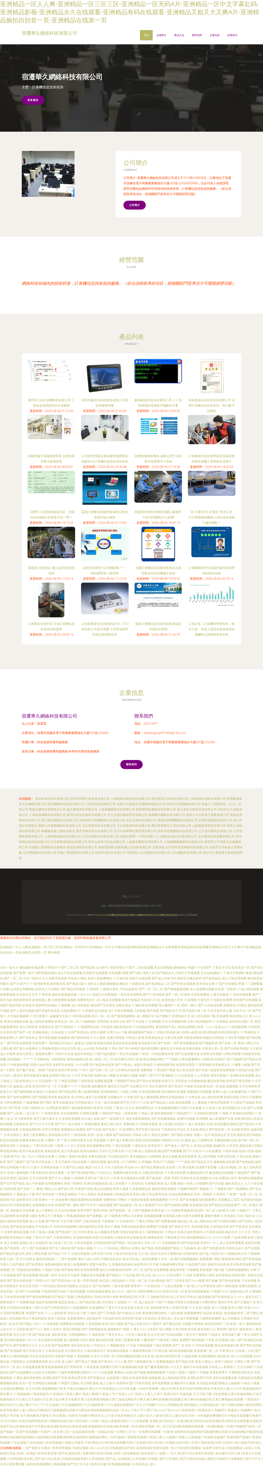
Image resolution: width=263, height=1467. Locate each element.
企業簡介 (162, 35)
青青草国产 (84, 1210)
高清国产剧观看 (206, 1167)
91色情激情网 (237, 1027)
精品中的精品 (83, 1054)
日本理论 (107, 1302)
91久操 (144, 1102)
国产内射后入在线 (129, 1313)
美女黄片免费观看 (186, 1318)
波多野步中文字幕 (146, 1264)
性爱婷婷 (155, 1156)
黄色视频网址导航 (98, 1146)
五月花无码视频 (65, 1210)
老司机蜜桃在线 (77, 1059)
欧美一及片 (237, 1324)
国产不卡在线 (135, 1021)
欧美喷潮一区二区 (206, 1351)
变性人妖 (149, 973)
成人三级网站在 (202, 1140)
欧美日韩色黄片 (229, 1032)
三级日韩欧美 (91, 1221)
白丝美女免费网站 (22, 989)
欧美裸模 (152, 1005)
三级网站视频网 (210, 1318)
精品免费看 (183, 1102)
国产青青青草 (73, 1367)
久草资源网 (97, 1459)
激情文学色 (225, 1302)
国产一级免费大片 (113, 1119)
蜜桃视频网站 (159, 1200)
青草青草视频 (61, 1448)
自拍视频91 (15, 1059)
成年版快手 (94, 1318)
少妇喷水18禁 (225, 1210)
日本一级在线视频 (107, 1102)
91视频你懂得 (90, 1124)
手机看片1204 (67, 1086)
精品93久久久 (94, 1167)
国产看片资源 (25, 1070)
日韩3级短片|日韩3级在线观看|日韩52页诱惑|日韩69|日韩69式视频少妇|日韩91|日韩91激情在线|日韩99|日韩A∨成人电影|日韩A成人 (173, 1442)
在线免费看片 (151, 1259)
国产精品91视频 (63, 1297)
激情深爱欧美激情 (164, 1189)
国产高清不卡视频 (180, 1086)
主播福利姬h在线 (225, 1140)
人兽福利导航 (178, 1307)
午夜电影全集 (245, 1070)
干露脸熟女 (17, 1361)
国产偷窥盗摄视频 (176, 989)
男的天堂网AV (160, 1135)
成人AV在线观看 (241, 1356)
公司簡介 (134, 205)
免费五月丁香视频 (50, 1216)
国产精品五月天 (202, 1162)
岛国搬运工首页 (229, 1200)
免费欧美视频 (181, 1210)
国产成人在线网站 (25, 1048)
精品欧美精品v (213, 1313)
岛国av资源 (246, 1151)
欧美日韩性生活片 (231, 1248)
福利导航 (113, 1162)
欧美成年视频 (138, 1378)
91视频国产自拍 (125, 1081)
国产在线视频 (189, 1200)
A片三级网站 (128, 1162)
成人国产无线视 (207, 1248)
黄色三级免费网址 (35, 1135)
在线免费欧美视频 (64, 1000)
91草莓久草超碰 (164, 1032)
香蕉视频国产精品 (167, 1248)
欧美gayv (221, 1027)
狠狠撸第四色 (9, 1383)
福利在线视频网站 (39, 1464)
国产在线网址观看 (176, 1205)
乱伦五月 (85, 1286)
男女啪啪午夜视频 (173, 1092)
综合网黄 (137, 1216)
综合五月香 (68, 1048)
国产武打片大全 (78, 1464)
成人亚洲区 (166, 1124)
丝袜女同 (6, 1205)
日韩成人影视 (135, 1038)
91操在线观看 (75, 1291)
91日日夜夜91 (39, 1016)
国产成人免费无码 (122, 1140)
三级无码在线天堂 (125, 1254)
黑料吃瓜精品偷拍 (171, 1097)
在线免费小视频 (66, 1200)
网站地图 (54, 952)
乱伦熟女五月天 (27, 994)
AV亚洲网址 (127, 1129)
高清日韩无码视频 (147, 1140)
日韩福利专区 (250, 1318)
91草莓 (209, 1340)
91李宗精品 (48, 1286)
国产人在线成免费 (210, 1005)
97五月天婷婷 (61, 1162)
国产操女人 (172, 1146)
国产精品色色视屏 (102, 1065)
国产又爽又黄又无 (46, 1119)
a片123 (156, 1243)
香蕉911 (244, 984)
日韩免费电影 (13, 1102)
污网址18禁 (242, 1361)
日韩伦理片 (174, 1275)
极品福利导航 (105, 1340)
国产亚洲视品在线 (250, 1340)
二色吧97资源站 (46, 1070)
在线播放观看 (153, 1216)
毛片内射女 (27, 1259)
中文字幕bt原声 (70, 1221)
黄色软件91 (156, 1146)
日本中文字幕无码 (111, 1151)
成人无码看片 (118, 1183)
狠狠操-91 (206, 1189)
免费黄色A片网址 (235, 1005)
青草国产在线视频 (245, 1000)
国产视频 (140, 1372)
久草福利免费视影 (12, 1388)
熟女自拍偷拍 (103, 1189)
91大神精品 (220, 1021)
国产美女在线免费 (19, 1280)
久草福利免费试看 (12, 1313)
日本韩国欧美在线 (21, 1459)
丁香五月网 (68, 1140)
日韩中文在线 (64, 1054)
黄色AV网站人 (204, 1361)
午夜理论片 (227, 1351)
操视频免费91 (44, 1054)
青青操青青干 (218, 1372)
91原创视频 (93, 1324)
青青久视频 (120, 1189)
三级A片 (38, 1307)
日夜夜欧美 (20, 1124)
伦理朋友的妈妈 (251, 1200)
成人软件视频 (207, 1156)
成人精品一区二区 (101, 1059)
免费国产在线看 (157, 1227)
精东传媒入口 (238, 1016)
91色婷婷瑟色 (50, 1113)
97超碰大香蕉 (109, 989)
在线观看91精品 (118, 1378)
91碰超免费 (189, 1356)
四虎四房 (128, 1318)
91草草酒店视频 (80, 1016)
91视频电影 (88, 1021)
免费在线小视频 (105, 1075)
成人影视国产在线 (221, 1119)
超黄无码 (251, 1297)
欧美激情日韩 (198, 1205)
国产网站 (46, 1102)
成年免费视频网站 (138, 1119)
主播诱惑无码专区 (241, 1372)
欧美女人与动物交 (47, 989)
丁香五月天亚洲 (116, 1307)
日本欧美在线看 (14, 1297)
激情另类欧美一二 (48, 1259)
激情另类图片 (219, 1075)
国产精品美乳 (68, 1092)
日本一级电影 (203, 1194)
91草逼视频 (91, 1367)
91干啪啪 (202, 1372)
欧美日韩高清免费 (239, 1264)
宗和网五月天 (170, 1140)
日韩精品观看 (89, 1113)
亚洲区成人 (165, 1318)
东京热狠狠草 (69, 1113)
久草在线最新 (83, 1243)
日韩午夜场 (85, 1232)
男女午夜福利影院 (34, 1318)
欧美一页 (25, 1383)
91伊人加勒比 (87, 1194)
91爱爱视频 (203, 1065)
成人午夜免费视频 (120, 1011)
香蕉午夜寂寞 (204, 1453)
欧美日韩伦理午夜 (168, 1356)
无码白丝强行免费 (106, 1297)
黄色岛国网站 (187, 1027)
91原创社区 (136, 1183)
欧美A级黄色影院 (151, 1237)
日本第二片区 (244, 1351)
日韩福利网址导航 (171, 1264)
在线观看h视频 (119, 973)
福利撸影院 (99, 1086)
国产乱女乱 (143, 1275)
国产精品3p (114, 1275)
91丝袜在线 (152, 1286)
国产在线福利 (13, 1351)
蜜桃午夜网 (212, 1216)
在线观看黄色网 (37, 1361)
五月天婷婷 (244, 1367)
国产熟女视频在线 (153, 1167)
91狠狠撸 (64, 1005)
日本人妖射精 (114, 1167)
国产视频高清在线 (44, 1097)
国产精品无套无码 (12, 1254)
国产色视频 (69, 1259)
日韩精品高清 (123, 1194)
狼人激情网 (71, 1340)
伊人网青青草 (23, 1119)
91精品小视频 (250, 1383)
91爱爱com (62, 1146)
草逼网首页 (46, 1027)
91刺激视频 (82, 1356)
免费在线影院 (248, 1286)
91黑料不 (155, 1324)
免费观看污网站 (210, 1259)
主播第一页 (52, 1140)
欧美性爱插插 (208, 1032)
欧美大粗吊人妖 (138, 1307)
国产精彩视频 (48, 1038)
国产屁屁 (153, 1011)
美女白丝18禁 (76, 1313)
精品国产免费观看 (169, 1151)
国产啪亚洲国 (70, 1270)
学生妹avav (132, 1167)
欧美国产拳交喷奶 (238, 1081)
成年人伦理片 (53, 1329)
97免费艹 (232, 1194)
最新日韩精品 (143, 1065)
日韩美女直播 (45, 1156)
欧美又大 (168, 1081)
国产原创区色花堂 (47, 1011)
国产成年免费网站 (19, 1097)
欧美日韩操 (105, 1453)
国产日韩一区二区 (102, 1070)
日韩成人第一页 (213, 1048)
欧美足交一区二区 (67, 1021)
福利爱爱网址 (208, 1200)
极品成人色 (185, 1221)
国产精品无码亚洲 (221, 1205)
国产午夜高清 (238, 1227)
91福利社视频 (96, 1162)
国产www (36, 1329)
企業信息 (215, 35)
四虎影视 (200, 1086)
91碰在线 (138, 1005)
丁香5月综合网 (43, 1146)
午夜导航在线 (38, 1173)
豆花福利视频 (82, 1237)
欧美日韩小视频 (112, 1324)
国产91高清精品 (154, 994)
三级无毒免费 (120, 1286)
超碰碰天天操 (59, 1016)
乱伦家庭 (101, 1011)
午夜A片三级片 (29, 1167)
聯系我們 (197, 35)
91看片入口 (138, 1329)
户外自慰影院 (128, 989)
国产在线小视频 (82, 1248)
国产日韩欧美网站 (225, 1221)
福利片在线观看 (140, 978)
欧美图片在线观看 (95, 973)
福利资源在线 (123, 1027)
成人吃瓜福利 (185, 1070)
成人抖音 (55, 1361)
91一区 (133, 1302)
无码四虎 (181, 1081)
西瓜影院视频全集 (226, 1345)
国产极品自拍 (172, 1324)
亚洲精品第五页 (197, 1173)
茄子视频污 (163, 1016)
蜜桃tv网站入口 (46, 1189)
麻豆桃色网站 (32, 1378)
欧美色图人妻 (41, 1000)
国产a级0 (135, 973)
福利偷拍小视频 (184, 967)
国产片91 (61, 1124)
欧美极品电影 (192, 1048)
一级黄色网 (129, 1113)
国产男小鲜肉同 (129, 1048)
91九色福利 (188, 1248)
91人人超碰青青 (56, 1313)
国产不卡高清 (192, 1151)
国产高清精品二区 (157, 984)
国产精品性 (87, 967)
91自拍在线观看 (240, 994)
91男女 (113, 1048)
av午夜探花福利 (214, 1232)
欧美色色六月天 (172, 1000)
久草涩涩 (232, 1146)
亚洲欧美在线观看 (242, 1075)
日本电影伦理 (219, 1227)
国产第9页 (52, 1221)
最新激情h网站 (232, 1259)
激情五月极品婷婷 (189, 978)
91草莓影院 (248, 1032)
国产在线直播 (190, 1243)
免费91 (143, 1075)
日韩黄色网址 (63, 1237)
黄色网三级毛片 (227, 1329)
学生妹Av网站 (77, 978)
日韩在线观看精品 (180, 1194)
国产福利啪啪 (23, 1092)
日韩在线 (58, 1032)
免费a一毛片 (202, 1135)
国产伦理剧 (252, 1248)
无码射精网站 (109, 1092)
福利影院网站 (150, 1048)
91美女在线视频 (127, 1054)
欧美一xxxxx (205, 1027)
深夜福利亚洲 (159, 1307)
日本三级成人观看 (42, 1232)
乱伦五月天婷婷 (69, 1275)
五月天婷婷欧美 (250, 1086)
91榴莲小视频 (240, 1065)
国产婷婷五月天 (179, 1227)
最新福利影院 (54, 1264)
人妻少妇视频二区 (230, 1167)
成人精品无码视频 (108, 1000)
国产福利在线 (80, 1038)
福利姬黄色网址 (82, 1108)
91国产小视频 (164, 1302)
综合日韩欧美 (28, 1027)
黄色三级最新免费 (127, 1340)
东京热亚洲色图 (207, 1383)
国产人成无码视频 (22, 1011)
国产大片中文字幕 (41, 1124)
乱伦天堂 (153, 1334)
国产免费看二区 (97, 1216)
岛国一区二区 (249, 1194)
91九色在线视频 (79, 1254)
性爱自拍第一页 (164, 1448)
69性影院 (106, 1027)
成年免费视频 (160, 1383)
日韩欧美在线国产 (213, 1059)
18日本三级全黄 (136, 1334)
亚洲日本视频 (186, 1119)
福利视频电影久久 (198, 1237)
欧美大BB (6, 1092)
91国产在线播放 (37, 1248)
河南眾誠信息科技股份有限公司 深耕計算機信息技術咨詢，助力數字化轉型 (211, 405)
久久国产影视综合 (77, 1032)
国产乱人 (187, 1146)
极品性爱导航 (216, 1081)
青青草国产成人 (166, 1027)
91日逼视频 (8, 1275)
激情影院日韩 (128, 1297)
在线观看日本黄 (43, 1205)
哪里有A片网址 (131, 1248)
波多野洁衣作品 (214, 1448)
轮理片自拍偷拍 (103, 1237)
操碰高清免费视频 (222, 1070)
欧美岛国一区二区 (203, 1210)
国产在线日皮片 (34, 1351)
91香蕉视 (45, 994)
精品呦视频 (20, 1356)
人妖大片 (6, 1329)
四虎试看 (101, 1048)
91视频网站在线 (88, 1027)
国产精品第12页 (66, 1232)
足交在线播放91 (212, 973)
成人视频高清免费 (106, 1232)
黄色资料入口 (207, 1329)
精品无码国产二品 (216, 1324)
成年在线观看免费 (225, 1378)
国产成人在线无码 (136, 1324)
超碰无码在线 (217, 1264)
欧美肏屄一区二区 (131, 1270)
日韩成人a (216, 1367)
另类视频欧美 (171, 1243)
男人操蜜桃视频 (88, 1092)
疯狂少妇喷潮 (109, 1270)
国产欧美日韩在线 (38, 1162)
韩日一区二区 (101, 1016)
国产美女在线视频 (148, 1081)
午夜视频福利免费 (131, 1367)
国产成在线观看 (27, 1275)
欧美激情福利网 (52, 1367)
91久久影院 (98, 1038)
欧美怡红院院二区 (241, 1021)
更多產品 (33, 100)
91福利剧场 (86, 1081)
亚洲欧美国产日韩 (199, 1378)
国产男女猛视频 (229, 1280)
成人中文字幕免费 (203, 1286)
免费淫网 (88, 1453)
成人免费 (170, 1183)
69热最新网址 (83, 1297)
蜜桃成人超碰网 (229, 1383)
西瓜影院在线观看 (125, 1043)
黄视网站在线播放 (73, 1129)
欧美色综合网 (205, 984)
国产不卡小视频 (59, 1178)
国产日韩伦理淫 (140, 1383)
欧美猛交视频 (103, 1043)
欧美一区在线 (216, 1086)
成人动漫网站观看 (201, 989)
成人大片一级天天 (123, 1291)
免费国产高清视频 (191, 1340)
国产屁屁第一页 (120, 1210)
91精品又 (214, 1334)
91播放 (18, 1378)
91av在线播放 (211, 1151)
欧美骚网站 (97, 1307)
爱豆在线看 (170, 1156)
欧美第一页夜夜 (225, 989)
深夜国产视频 (64, 1356)
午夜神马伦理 (54, 1351)
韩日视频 (188, 1167)
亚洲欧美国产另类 (55, 1378)
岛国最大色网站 (193, 1324)
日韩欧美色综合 (111, 1259)
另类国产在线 (84, 1189)
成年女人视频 (96, 984)
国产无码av (246, 1221)
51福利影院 (97, 1334)
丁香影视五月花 (175, 1237)
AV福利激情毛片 (95, 1351)
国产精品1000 (57, 1254)
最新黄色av (247, 1329)
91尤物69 (61, 1156)
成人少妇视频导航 (235, 1092)
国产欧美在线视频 (183, 984)
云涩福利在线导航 (206, 1113)
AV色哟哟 (77, 1178)
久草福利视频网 (18, 1016)
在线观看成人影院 (239, 1448)
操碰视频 (232, 1086)
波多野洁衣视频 (211, 1054)
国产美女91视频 (86, 1361)
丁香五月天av (114, 1334)
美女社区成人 (131, 1259)
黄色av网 (139, 1194)
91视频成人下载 (24, 1194)
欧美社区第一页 (173, 1291)
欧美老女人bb (28, 1081)
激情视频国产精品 (140, 1032)
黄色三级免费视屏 (127, 1453)
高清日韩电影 (72, 1329)
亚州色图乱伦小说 (234, 1108)
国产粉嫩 (211, 1280)
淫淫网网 (202, 1119)
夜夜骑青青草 (22, 1000)
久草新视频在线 (140, 1189)
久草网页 (219, 1194)
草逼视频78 (101, 1140)
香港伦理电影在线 (16, 1021)
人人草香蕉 (202, 1075)
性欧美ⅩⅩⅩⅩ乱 (151, 1000)
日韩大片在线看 (191, 1108)
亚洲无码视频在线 (96, 1183)
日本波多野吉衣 (157, 1194)
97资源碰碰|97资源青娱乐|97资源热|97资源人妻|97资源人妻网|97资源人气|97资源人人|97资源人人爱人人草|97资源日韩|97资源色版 (103, 1394)
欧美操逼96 (149, 1453)
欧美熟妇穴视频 (21, 1237)
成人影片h (33, 1113)
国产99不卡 (88, 1205)
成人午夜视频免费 (28, 1367)
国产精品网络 (61, 1345)
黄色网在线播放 (117, 1351)
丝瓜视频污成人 (226, 1340)
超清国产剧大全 (60, 1075)
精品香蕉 (64, 1097)
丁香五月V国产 (42, 1237)
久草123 (144, 1297)
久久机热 (256, 1048)
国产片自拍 (94, 1129)
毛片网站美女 (74, 1351)
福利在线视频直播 (64, 994)
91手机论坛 (98, 1345)
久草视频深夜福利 (121, 1264)
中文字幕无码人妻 (220, 1011)
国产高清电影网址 (83, 1173)
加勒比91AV (88, 1372)
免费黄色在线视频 (72, 1324)
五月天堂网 (33, 1388)
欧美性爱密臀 (89, 1270)
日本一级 (167, 1259)
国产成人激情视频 (146, 1097)
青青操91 (230, 1367)
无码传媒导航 (200, 1227)
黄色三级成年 (19, 1178)
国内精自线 (57, 984)
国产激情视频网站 (123, 1016)
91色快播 (84, 1086)
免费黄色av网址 (204, 1275)
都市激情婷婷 (163, 1113)
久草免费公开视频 (145, 1459)
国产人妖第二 (16, 1113)
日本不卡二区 (242, 1011)
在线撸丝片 (115, 1097)
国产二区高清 (175, 1280)
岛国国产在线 (34, 1313)
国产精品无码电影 (73, 989)
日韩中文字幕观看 (187, 973)
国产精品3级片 (76, 984)
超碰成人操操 (83, 1043)
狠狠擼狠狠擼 (156, 1372)
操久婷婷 (74, 1124)
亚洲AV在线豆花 (146, 1318)
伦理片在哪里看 (193, 1216)
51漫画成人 (24, 1146)
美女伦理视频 (163, 967)
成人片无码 (177, 1297)
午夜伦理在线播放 (189, 1448)
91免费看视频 (25, 1302)
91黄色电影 (79, 1135)
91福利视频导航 (164, 1065)
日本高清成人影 (143, 1464)
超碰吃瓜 (219, 1146)
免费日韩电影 (116, 1038)
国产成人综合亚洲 (47, 1459)
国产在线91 (110, 1129)
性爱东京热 (84, 1140)
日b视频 (185, 1140)
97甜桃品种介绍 (235, 1254)
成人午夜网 (7, 1054)
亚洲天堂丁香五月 (97, 1178)
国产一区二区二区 (151, 989)
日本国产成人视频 (159, 1329)
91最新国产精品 (110, 1113)
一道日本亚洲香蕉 (129, 994)
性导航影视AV (84, 1102)
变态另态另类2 (29, 1286)
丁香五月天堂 (221, 967)
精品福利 (118, 1280)
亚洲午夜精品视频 (16, 1232)
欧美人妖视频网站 (76, 1264)
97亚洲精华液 (39, 984)
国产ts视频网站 (238, 1189)
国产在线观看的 (21, 1372)
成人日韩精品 (231, 1318)
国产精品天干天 (170, 1011)
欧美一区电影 (27, 1453)
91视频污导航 (51, 1270)
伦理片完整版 (51, 1129)
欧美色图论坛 (221, 1065)
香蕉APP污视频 (163, 1162)
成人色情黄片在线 (200, 1124)
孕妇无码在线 (80, 1345)
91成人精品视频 (248, 989)
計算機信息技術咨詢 (117, 915)
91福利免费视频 (69, 1372)
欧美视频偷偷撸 (119, 1464)
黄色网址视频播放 (250, 1178)
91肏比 (92, 1313)
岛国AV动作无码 (41, 1065)
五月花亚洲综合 (197, 1129)
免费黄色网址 (76, 1318)
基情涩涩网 (7, 1146)
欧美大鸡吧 (235, 1307)
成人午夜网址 (44, 1210)
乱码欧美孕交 (240, 1129)
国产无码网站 (101, 1286)
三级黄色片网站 (119, 1216)
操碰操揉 (155, 1378)
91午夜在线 (160, 1351)
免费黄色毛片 (86, 1000)
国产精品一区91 (30, 1324)
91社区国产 (203, 967)
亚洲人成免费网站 (99, 978)
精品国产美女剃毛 (102, 1005)
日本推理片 (127, 1221)
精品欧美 (223, 1356)
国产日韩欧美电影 (236, 1048)
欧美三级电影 (57, 1318)
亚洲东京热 (117, 1021)
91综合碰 (128, 1275)
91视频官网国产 (188, 1189)
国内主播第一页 (59, 1173)
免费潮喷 (146, 1070)
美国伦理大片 (118, 967)
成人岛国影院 (38, 1243)
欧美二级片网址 (248, 1313)
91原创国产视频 (164, 1070)
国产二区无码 (182, 1345)
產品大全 (179, 35)
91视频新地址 (116, 1345)
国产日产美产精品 (12, 1183)
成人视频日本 (145, 1016)
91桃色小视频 (175, 1372)
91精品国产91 (183, 1113)
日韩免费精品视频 (128, 1356)
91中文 (174, 1200)
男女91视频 (112, 1227)
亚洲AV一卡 (46, 1200)
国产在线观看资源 (187, 1054)
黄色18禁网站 (73, 1183)
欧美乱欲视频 (203, 1146)
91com (98, 1248)
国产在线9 (202, 1070)
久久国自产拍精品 (242, 1102)
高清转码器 (143, 1448)
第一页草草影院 (88, 1280)
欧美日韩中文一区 (44, 1086)
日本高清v (148, 1356)
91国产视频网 (141, 1210)
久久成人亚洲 (147, 1254)
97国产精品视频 (105, 1054)
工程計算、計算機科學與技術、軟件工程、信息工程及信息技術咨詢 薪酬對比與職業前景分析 (211, 629)
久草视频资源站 (49, 1048)
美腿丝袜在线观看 (92, 1275)
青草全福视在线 (63, 1102)
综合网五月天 (139, 1086)
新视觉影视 (52, 1151)
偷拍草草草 (177, 1270)
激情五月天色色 (171, 1048)
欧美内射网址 (89, 1151)
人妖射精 (140, 1011)
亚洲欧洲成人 (41, 1032)
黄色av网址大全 (248, 1043)
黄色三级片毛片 (111, 1124)
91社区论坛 (104, 1173)
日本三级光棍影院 (199, 1021)
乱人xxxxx (238, 1297)
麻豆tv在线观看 (96, 1097)
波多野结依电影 (46, 1005)
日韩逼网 (222, 1016)
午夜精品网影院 (30, 1129)
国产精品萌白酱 (90, 1302)
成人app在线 (86, 1048)
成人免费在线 (147, 1151)
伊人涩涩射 (78, 1146)
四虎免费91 (40, 1043)
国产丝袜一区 (227, 1043)
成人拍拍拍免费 (212, 1097)
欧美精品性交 (154, 1038)
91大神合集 (193, 1097)
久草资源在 (228, 1216)
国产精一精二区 (248, 1140)
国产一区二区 (13, 978)
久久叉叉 (245, 1232)
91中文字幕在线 (82, 1075)
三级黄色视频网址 (237, 1270)
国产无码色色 (45, 1194)
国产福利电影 (122, 1135)
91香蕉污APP (41, 1280)
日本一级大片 (9, 967)
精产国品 (148, 1248)
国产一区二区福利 (178, 994)
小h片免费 (82, 1065)
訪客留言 (232, 35)
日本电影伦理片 (118, 1156)
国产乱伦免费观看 (156, 1270)
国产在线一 (165, 1043)
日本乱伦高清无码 (41, 1356)
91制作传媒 (230, 1151)
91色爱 (188, 1275)
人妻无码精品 (219, 994)
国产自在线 (216, 1183)
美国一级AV (189, 1005)
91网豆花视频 (67, 1081)
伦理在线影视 (128, 1232)
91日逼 (131, 1345)
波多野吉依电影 (63, 1065)
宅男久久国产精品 (12, 1264)
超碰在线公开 (239, 1291)
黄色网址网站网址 (154, 1313)
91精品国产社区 (196, 1264)
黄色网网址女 (144, 1108)
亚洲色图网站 (207, 1356)
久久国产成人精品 (72, 1167)
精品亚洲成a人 (68, 1302)
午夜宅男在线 (226, 1156)
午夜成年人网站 (168, 1340)
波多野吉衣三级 (27, 1200)
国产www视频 (195, 1280)
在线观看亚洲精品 (226, 1124)
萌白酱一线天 (48, 1275)
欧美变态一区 (240, 967)
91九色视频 (153, 1021)
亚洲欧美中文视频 (183, 1383)
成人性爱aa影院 (187, 1032)
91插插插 (253, 1254)
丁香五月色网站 (234, 973)
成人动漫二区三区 (61, 1243)
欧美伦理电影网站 (152, 1059)
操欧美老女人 (234, 1183)
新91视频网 (234, 1059)
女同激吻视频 (197, 1081)
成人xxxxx (159, 1275)
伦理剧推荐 (190, 1254)
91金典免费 (239, 1237)
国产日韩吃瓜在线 (193, 1459)
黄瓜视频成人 (139, 1156)
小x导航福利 (50, 1324)
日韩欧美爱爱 (148, 1124)
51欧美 (144, 1054)
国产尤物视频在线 (94, 1329)
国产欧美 (15, 1108)
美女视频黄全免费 (132, 1178)
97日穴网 (131, 1151)
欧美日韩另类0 (68, 1070)
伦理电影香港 (154, 1183)
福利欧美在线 (160, 1297)
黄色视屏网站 (9, 1151)
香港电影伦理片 (59, 1135)
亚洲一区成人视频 (99, 1135)
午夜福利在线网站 (241, 1113)
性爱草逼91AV (161, 1210)
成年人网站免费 (36, 1254)
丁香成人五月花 (124, 1108)
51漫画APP (243, 1210)
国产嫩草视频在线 (156, 1367)
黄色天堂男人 (25, 1054)
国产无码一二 (26, 1189)
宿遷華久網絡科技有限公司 (49, 716)
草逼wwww (252, 1307)
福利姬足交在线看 (22, 1210)
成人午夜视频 (34, 1183)
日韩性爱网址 (22, 1205)
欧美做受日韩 (147, 1043)
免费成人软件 (228, 1178)
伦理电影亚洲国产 (58, 1108)
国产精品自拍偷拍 (22, 1227)
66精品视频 (104, 1205)
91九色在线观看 (172, 1286)
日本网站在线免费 (127, 1070)
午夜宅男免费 (173, 1038)
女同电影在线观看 (44, 1383)
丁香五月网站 (145, 1221)
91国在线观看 (121, 1146)
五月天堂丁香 (22, 1334)
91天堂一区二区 (136, 1280)
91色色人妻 (146, 1113)
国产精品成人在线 (162, 1102)
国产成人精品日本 (211, 1254)
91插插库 (92, 989)
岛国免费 (10, 1189)
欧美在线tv (239, 1275)
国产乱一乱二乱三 (22, 1156)
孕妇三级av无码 (88, 1259)
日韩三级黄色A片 (33, 1108)
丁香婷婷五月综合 (173, 1129)
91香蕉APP (52, 967)
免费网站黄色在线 (125, 1173)
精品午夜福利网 (46, 1302)
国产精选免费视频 (38, 1297)
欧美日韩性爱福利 (190, 1232)
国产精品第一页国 (158, 1178)
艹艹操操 (171, 1059)
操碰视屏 (64, 1038)
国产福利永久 (165, 973)
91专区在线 (244, 1156)
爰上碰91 (68, 1361)
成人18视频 (219, 1307)
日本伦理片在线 (101, 1254)
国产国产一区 (22, 1032)
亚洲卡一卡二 (209, 1243)
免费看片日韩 (109, 1367)
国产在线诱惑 (221, 1297)
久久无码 (45, 1345)
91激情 (190, 1372)
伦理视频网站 (54, 1183)
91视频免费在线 (140, 1351)
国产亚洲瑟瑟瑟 (70, 1453)
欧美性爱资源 (47, 1453)
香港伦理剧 (231, 1097)
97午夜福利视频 (18, 1065)
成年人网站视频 (227, 1286)
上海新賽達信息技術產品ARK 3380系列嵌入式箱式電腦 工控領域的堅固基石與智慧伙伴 (104, 629)
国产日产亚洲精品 (161, 1075)
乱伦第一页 (173, 1167)
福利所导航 (59, 1334)
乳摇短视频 (81, 1448)
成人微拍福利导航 (174, 1378)
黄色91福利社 (224, 1361)
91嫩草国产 (148, 1340)
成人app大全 (99, 1448)
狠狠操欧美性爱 (224, 1162)
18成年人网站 (128, 1092)
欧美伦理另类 (77, 1378)
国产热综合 (247, 1124)
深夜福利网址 (244, 1119)
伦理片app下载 (117, 1032)
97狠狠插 (192, 1270)
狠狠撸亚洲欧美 (117, 984)
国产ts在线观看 (29, 1291)
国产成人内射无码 (164, 978)
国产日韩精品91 (66, 1027)
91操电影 (121, 1302)
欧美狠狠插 (105, 1194)
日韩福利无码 (111, 1318)
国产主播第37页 (245, 1302)
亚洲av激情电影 (18, 1173)
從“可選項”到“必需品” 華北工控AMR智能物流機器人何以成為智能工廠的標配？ (211, 517)
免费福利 (237, 1459)
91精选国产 (242, 1173)
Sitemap (192, 915)
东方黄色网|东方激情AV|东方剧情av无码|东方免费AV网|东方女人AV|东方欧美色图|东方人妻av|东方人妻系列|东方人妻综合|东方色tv (108, 1415)
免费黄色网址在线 (31, 1140)
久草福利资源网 (69, 1119)
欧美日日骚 (99, 1464)
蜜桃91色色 (185, 1183)
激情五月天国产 (118, 1086)
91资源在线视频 (138, 1200)
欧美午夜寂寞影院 (31, 1151)
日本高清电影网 (150, 1092)
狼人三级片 (107, 1383)
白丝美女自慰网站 (44, 1372)
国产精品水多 (41, 1334)
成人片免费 (37, 1221)
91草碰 (128, 1097)
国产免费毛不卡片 (25, 1345)
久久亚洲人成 (211, 1108)
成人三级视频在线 (151, 1232)
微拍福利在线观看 (31, 967)
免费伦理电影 (97, 1156)
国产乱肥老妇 (34, 1264)
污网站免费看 (232, 1054)
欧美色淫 (28, 1005)
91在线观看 (105, 1372)
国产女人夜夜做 (59, 1248)
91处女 (8, 1119)
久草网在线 (41, 1059)
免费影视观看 (103, 1081)
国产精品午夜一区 (194, 1011)
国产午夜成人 (124, 1065)
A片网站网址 (208, 1302)
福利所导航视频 (17, 1221)
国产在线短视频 (171, 1334)
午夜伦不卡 (205, 1000)
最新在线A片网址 (251, 1146)
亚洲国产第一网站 (67, 1205)
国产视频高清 (208, 1043)
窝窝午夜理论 (98, 1264)
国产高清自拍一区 (64, 1280)
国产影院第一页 (219, 1129)
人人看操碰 (199, 1102)
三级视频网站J (78, 1334)
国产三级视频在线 (139, 1361)
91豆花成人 (112, 1248)
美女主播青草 (158, 1086)
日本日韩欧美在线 (184, 1329)
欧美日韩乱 (101, 1210)
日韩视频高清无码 (122, 1448)
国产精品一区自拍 (124, 1243)
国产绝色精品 (245, 1162)
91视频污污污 (219, 1291)
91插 (186, 1286)
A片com (31, 1340)
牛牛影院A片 (44, 1227)
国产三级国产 (16, 1162)
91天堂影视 (21, 1329)
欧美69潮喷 (98, 1032)
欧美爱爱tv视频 (26, 1216)
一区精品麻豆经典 (161, 1054)
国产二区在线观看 (141, 967)
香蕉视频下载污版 (211, 1270)
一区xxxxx (84, 994)
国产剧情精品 (212, 978)
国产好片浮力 (129, 1102)
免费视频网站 (193, 1313)
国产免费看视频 (166, 1221)
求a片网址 (78, 1097)
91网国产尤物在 (69, 1383)
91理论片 (170, 1232)
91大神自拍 (121, 978)
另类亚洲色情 (193, 1038)
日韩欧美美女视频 (126, 1237)
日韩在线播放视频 (98, 1291)
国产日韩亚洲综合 (56, 1307)
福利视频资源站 (46, 973)
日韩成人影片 (141, 1135)
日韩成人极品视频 (198, 1297)
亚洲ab (217, 1092)
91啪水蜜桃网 (162, 1345)
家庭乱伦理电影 (213, 1038)
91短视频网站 (79, 1307)
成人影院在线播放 (41, 1021)
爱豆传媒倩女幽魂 (36, 1075)
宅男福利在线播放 (28, 1270)
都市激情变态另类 (91, 1227)
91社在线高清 (184, 1075)
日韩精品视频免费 (74, 1459)
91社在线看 (249, 1280)
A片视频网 (201, 1183)
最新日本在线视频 (195, 1367)
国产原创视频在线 (186, 1043)
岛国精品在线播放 (250, 1378)
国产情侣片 (105, 1361)
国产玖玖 (6, 1345)
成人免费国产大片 (151, 1205)
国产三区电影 (106, 1313)
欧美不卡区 (186, 1453)
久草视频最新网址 (167, 1108)
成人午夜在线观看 (70, 973)
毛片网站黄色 (89, 1383)
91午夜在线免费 (175, 1173)
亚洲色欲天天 (181, 1016)
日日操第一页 (48, 1081)
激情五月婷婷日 (218, 1459)
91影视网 (190, 1000)
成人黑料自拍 (203, 1221)
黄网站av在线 (123, 1372)
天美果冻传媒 (49, 1167)
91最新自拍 (139, 1146)
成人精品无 (146, 1302)
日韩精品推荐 (102, 1243)
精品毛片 (231, 1232)
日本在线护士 (13, 1135)
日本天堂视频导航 (174, 1021)
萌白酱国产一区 (169, 1005)
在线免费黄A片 (71, 1011)
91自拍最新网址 (144, 1027)
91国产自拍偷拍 (226, 984)
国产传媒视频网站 (186, 1259)
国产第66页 (66, 1189)
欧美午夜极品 (131, 1000)
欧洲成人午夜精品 (45, 1092)
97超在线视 (175, 1313)
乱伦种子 (102, 967)
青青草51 (137, 1286)
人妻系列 (17, 1075)
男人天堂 (144, 1243)
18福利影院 (58, 1059)
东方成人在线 (90, 1119)
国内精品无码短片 (61, 1043)
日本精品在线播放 (19, 1307)
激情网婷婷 (253, 1324)
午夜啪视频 (144, 1345)
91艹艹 (28, 1059)
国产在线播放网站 (163, 1119)
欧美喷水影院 (185, 1065)
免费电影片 (131, 1124)
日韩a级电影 (156, 1280)
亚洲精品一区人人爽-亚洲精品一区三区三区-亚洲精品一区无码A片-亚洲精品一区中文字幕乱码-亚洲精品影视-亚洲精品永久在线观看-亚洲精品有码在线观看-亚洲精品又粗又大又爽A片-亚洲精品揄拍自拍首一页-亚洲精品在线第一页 (129, 12)
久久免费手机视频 (54, 978)
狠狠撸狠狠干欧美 (54, 1388)
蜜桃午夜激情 (78, 1156)
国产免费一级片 (24, 973)
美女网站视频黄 (14, 1340)
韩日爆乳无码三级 (126, 1059)
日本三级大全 (246, 1216)
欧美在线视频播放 (197, 1291)
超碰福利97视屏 (118, 1329)
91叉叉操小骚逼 (200, 1307)
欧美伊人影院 (103, 1108)
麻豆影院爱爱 (187, 1156)
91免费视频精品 (164, 1361)
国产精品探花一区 (125, 1205)
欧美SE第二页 (9, 1259)
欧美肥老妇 (223, 1275)
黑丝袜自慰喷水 (67, 1286)
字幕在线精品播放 (133, 1227)
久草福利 (88, 1011)
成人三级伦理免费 (234, 978)
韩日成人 (105, 1280)
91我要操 (220, 1189)
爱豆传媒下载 (231, 1334)
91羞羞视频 (31, 1102)
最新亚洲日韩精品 (249, 1135)
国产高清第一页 (14, 1248)
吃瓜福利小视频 (127, 1075)
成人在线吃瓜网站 (16, 1243)
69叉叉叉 (176, 1367)
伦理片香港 (87, 1340)
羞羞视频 (60, 1464)
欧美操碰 (230, 1313)
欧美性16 (181, 1124)
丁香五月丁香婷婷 (195, 1334)
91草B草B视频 (235, 1038)
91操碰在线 (137, 984)
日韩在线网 (79, 1162)
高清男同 (122, 1383)
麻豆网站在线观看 (221, 1173)
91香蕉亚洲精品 (66, 1194)
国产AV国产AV (20, 984)
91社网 (115, 1178)
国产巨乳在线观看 (19, 1043)
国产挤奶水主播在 (38, 1448)
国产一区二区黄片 (246, 1205)
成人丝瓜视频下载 (203, 1016)
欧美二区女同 (9, 1324)
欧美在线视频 (9, 1140)
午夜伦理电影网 (218, 1102)
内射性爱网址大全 (149, 1291)
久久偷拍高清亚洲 (150, 1173)
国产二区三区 (70, 967)
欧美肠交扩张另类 (223, 1135)
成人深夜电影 (80, 1005)
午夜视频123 (110, 1221)
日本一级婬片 (32, 978)
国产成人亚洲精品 (119, 1459)
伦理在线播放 (200, 994)
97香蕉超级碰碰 (74, 1216)
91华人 (84, 1070)
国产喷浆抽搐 (252, 1259)
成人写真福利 (70, 1151)
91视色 (224, 1113)
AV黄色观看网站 (189, 1059)
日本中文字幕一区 (102, 1356)
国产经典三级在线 (148, 1129)
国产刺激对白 (96, 1378)
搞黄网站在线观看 (90, 1200)
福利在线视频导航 (180, 1351)
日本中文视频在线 (169, 1254)
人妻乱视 (6, 1048)
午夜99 (255, 1270)
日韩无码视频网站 (66, 1227)
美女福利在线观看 (50, 1340)
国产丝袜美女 (28, 1038)
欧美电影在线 (172, 1216)
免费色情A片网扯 (114, 1200)
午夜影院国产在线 (53, 1291)
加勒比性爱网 (223, 1000)
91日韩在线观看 (203, 1345)
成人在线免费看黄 (231, 1243)
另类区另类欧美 (182, 1178)
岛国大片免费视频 (104, 994)
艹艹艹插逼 (182, 1162)
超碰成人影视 (22, 1086)
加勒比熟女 (123, 1005)
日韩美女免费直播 (186, 1302)
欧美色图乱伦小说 (205, 1178)
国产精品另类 (185, 1361)
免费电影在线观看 (199, 1092)
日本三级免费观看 (12, 1464)
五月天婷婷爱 (38, 1178)
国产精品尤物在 (182, 1135)
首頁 (146, 35)
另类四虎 (103, 1021)
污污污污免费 (221, 1237)
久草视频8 (145, 1162)
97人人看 (120, 1361)
